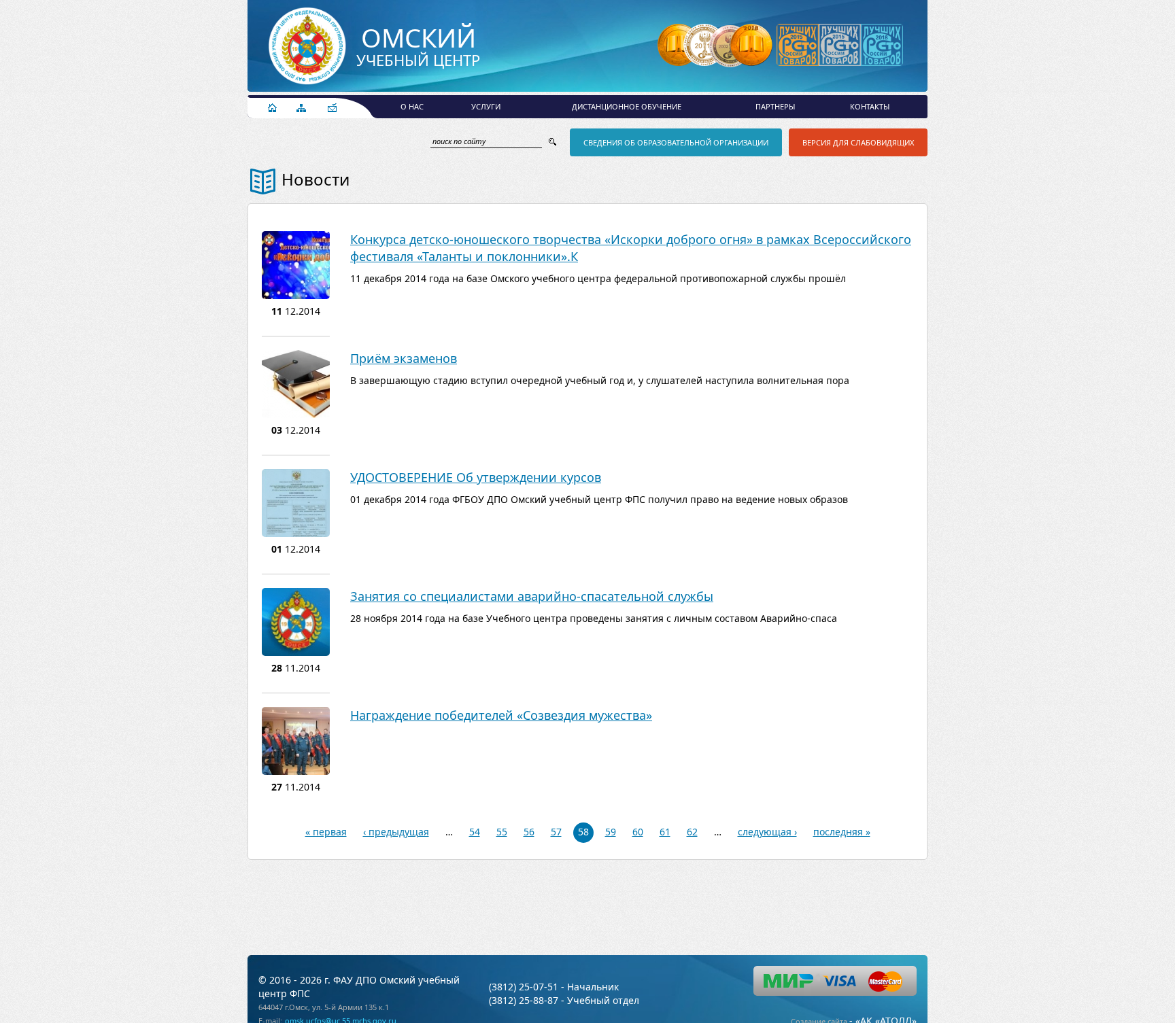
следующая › (767, 831)
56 (529, 831)
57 (556, 831)
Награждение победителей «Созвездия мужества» (501, 715)
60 (637, 831)
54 (474, 831)
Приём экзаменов (403, 358)
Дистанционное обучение (626, 106)
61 (665, 831)
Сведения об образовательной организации (675, 142)
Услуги (485, 106)
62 (692, 831)
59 (610, 831)
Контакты (869, 106)
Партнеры (775, 106)
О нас (412, 106)
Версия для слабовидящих (858, 142)
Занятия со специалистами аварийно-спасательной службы (531, 596)
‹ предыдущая (396, 831)
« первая (326, 831)
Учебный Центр (418, 47)
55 (501, 831)
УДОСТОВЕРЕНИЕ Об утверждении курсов (475, 477)
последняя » (841, 831)
